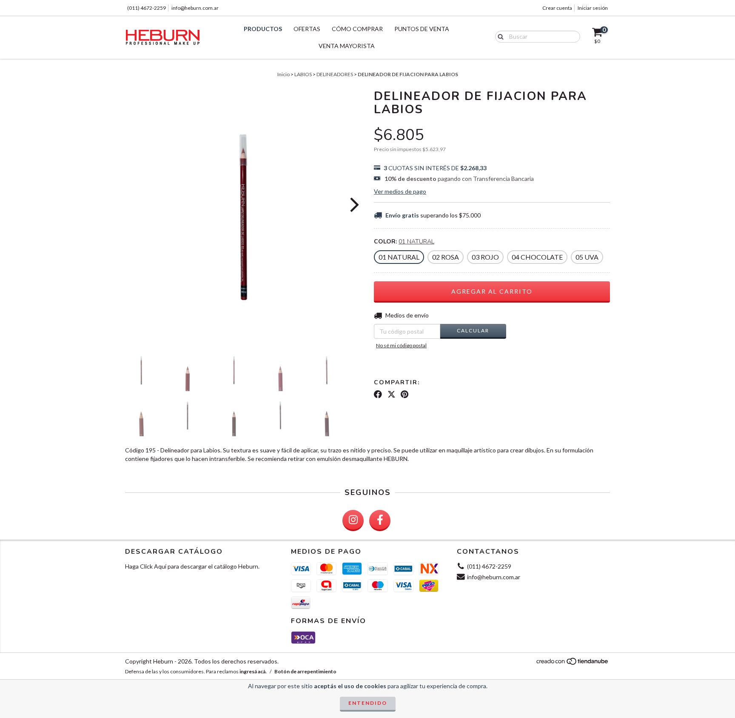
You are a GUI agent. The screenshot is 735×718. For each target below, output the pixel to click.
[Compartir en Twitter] (391, 394)
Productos (263, 28)
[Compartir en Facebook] (378, 394)
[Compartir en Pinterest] (404, 394)
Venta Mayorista (347, 45)
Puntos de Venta (421, 28)
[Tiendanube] (573, 664)
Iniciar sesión (593, 8)
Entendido (367, 703)
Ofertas (306, 28)
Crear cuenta (557, 8)
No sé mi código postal (401, 345)
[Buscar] (498, 36)
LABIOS (303, 74)
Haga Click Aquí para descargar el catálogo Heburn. (192, 566)
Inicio (283, 74)
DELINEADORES (334, 74)
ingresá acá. (253, 671)
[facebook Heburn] (379, 520)
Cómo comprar (357, 28)
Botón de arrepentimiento (305, 671)
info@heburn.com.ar (195, 8)
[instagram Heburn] (353, 520)
